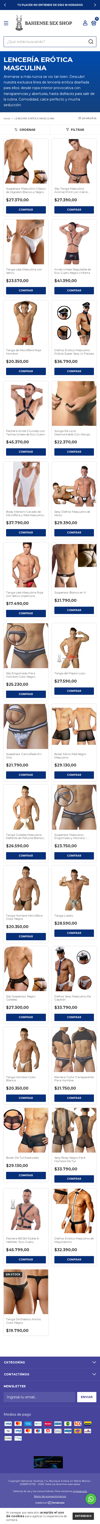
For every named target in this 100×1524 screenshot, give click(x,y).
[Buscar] (91, 41)
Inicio (7, 118)
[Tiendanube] (50, 1503)
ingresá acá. (80, 1491)
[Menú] (7, 23)
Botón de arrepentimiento (50, 1496)
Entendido (83, 1516)
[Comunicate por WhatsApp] (90, 1498)
